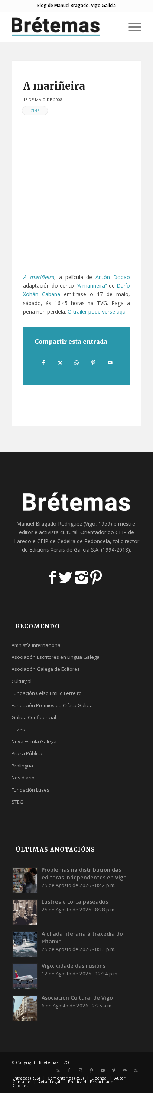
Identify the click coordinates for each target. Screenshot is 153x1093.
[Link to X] (58, 1070)
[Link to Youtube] (102, 1070)
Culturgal (22, 681)
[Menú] (131, 26)
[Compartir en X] (60, 363)
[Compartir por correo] (110, 363)
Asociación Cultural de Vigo (77, 997)
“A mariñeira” (91, 285)
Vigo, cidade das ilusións (73, 965)
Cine (34, 110)
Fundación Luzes (30, 789)
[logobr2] (63, 26)
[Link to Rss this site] (135, 1070)
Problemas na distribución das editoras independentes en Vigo (84, 873)
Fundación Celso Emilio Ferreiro (47, 693)
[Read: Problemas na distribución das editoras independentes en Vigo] (25, 880)
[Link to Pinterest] (91, 1070)
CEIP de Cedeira (56, 541)
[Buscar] (114, 26)
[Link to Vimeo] (113, 1070)
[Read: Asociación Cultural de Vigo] (25, 1008)
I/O (66, 1062)
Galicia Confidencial (34, 717)
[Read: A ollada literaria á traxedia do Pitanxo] (25, 944)
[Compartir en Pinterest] (93, 363)
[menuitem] (114, 26)
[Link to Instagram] (80, 1070)
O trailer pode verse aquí (97, 311)
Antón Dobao (112, 277)
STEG (17, 801)
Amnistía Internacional (37, 645)
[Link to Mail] (124, 1070)
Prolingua (22, 765)
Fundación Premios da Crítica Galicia (52, 705)
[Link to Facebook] (69, 1070)
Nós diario (23, 777)
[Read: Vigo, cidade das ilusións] (25, 976)
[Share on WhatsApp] (77, 363)
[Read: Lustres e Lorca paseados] (25, 912)
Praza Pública (27, 753)
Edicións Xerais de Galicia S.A (63, 549)
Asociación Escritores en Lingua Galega (56, 657)
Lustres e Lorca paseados (75, 901)
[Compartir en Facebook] (43, 363)
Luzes (18, 729)
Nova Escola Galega (34, 741)
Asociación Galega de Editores (46, 669)
